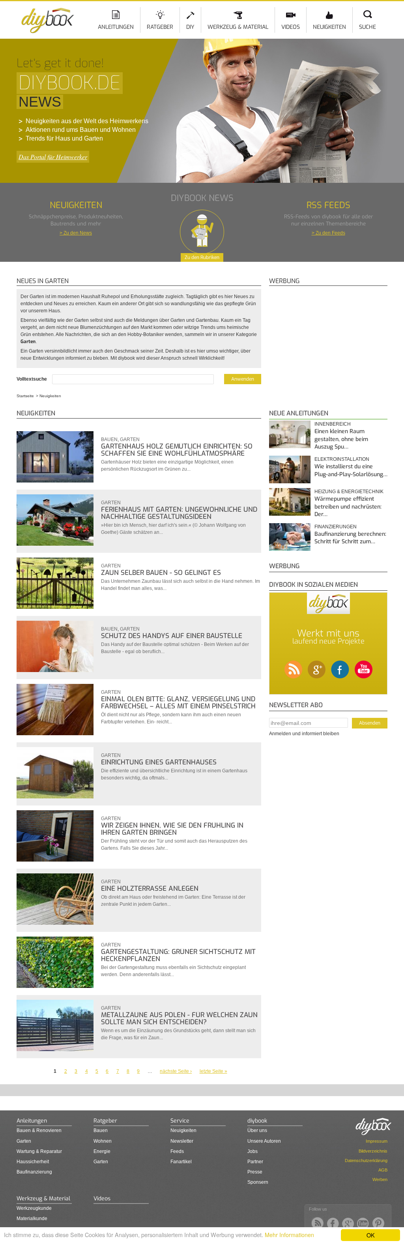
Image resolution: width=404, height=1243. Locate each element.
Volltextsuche (32, 379)
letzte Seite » (213, 1071)
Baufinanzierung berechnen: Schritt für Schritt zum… (350, 538)
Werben (379, 1179)
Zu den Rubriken (202, 257)
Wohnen (103, 1141)
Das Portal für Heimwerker (53, 156)
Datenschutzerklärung (366, 1160)
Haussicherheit (33, 1161)
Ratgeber (160, 27)
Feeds (177, 1151)
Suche (367, 27)
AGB (382, 1170)
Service (179, 1121)
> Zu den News (76, 233)
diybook (257, 1121)
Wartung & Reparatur (39, 1151)
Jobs (252, 1151)
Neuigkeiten (329, 27)
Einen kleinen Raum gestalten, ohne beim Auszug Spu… (341, 439)
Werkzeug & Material (238, 27)
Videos (290, 27)
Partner (255, 1161)
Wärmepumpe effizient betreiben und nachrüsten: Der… (348, 506)
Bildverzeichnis (373, 1151)
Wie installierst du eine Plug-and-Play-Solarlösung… (350, 470)
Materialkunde (32, 1218)
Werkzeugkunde (34, 1208)
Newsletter (181, 1141)
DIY (190, 27)
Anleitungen (116, 27)
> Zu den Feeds (328, 233)
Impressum (376, 1141)
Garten (130, 439)
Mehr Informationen (289, 1234)
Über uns (257, 1130)
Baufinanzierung (34, 1172)
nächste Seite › (176, 1071)
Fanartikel (181, 1161)
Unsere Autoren (264, 1141)
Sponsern (257, 1182)
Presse (254, 1172)
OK (371, 1235)
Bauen (109, 439)
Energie (102, 1151)
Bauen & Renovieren (39, 1130)
